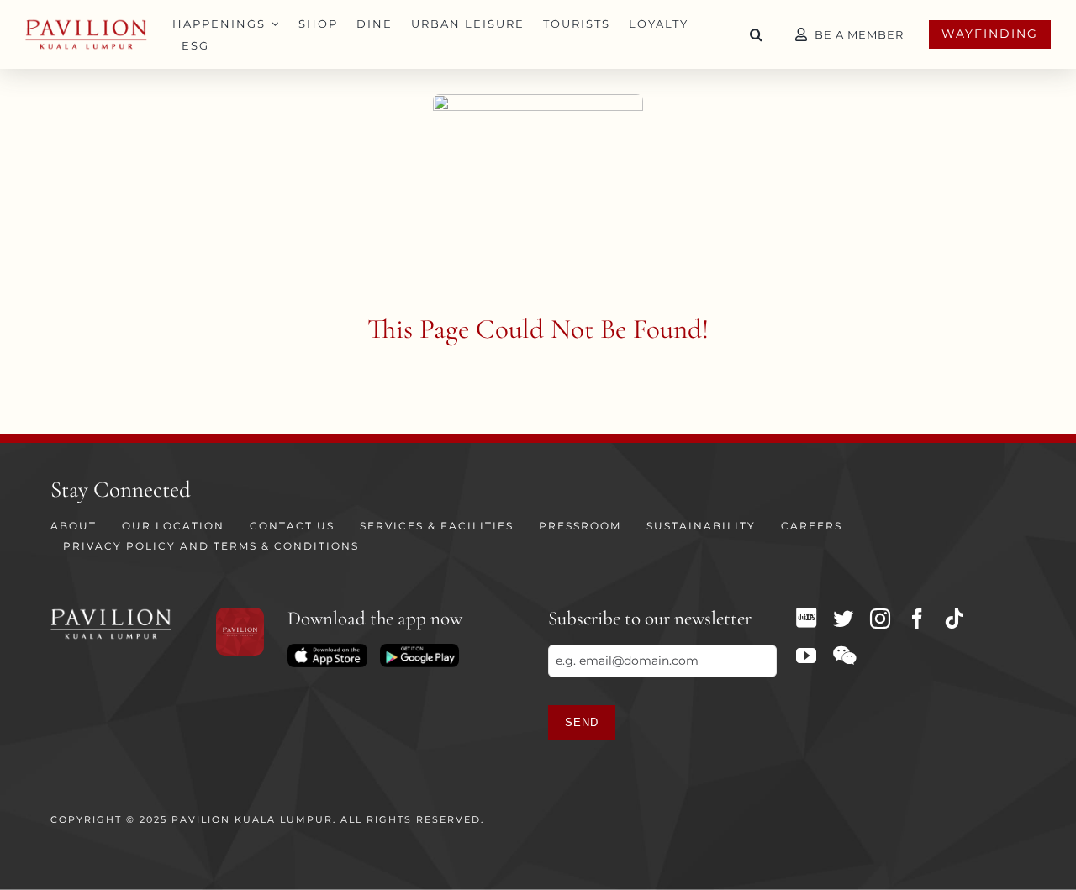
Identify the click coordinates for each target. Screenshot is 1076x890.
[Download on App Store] (327, 649)
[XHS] (806, 618)
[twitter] (843, 618)
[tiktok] (954, 618)
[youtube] (806, 655)
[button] (756, 34)
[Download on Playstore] (419, 649)
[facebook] (917, 618)
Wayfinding (990, 33)
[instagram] (880, 618)
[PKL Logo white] (110, 613)
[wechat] (844, 655)
